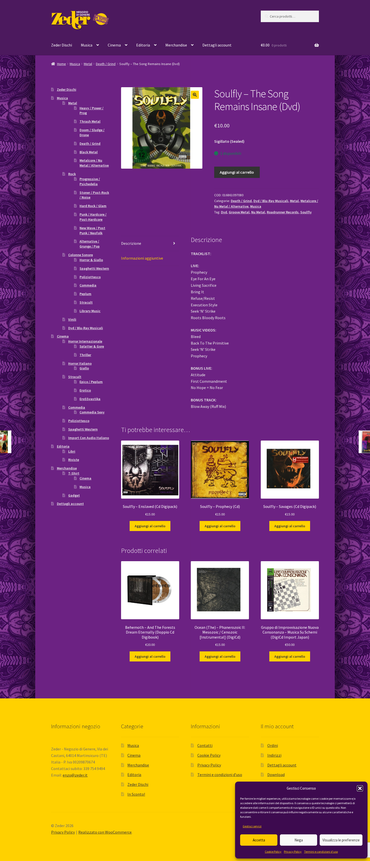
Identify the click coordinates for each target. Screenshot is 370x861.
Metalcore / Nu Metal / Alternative (94, 163)
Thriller (85, 355)
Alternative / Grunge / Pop (90, 244)
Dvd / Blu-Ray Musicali (270, 201)
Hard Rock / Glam (93, 206)
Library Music (90, 311)
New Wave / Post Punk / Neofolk (92, 230)
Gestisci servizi (252, 826)
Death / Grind (106, 64)
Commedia (88, 285)
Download (276, 774)
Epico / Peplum (91, 381)
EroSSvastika (90, 399)
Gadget (74, 495)
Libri (71, 451)
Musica (86, 44)
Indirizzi (274, 755)
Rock (72, 174)
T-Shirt (73, 473)
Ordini (272, 745)
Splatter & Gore (92, 346)
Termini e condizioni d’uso (321, 851)
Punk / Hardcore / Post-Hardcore (93, 217)
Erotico (85, 390)
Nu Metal (258, 212)
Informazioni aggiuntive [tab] (142, 258)
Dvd (224, 212)
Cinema (114, 44)
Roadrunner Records (283, 212)
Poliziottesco (90, 277)
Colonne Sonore (80, 255)
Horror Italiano (80, 363)
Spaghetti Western (94, 268)
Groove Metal (239, 212)
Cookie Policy (273, 851)
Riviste (73, 459)
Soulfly (306, 212)
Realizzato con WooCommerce (105, 832)
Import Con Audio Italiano (88, 438)
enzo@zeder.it (75, 775)
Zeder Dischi (61, 44)
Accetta (259, 840)
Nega (298, 840)
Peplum (85, 294)
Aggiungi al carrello (237, 172)
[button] (359, 788)
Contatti (204, 745)
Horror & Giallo (91, 260)
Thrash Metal (90, 121)
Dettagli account (217, 44)
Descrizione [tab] (131, 243)
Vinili (72, 319)
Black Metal (89, 152)
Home (61, 64)
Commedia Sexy (92, 412)
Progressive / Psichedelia (90, 181)
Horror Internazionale (85, 341)
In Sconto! (136, 794)
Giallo (84, 368)
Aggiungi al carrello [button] (150, 526)
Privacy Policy (293, 851)
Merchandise (176, 44)
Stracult (86, 302)
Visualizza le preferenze (341, 840)
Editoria (143, 44)
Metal (88, 64)
